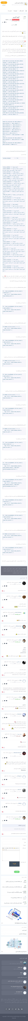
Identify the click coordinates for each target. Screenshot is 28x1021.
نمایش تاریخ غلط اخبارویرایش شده (16, 986)
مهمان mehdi (20, 967)
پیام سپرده (19, 734)
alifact (21, 962)
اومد (24, 573)
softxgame (19, 776)
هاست (5, 568)
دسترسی (20, 570)
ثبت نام (4, 5)
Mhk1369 (19, 789)
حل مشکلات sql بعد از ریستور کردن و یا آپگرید (14, 881)
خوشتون (14, 573)
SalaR (7, 19)
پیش (18, 573)
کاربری (8, 570)
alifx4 (20, 582)
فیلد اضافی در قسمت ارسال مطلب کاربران (15, 981)
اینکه (13, 568)
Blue (20, 680)
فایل (16, 568)
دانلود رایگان (22, 11)
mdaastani (19, 714)
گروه (17, 570)
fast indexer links (19, 992)
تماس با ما (10, 11)
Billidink (19, 803)
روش (14, 570)
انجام (10, 568)
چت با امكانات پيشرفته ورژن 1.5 (16, 897)
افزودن (17, 872)
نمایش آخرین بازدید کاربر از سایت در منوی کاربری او (13, 903)
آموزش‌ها (15, 11)
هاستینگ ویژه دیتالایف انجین (21, 951)
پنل (11, 570)
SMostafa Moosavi (17, 753)
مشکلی (21, 573)
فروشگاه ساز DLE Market (21, 923)
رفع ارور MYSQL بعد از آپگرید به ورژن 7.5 (14, 892)
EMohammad (18, 626)
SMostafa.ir (23, 770)
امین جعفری (19, 662)
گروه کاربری (16, 17)
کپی (7, 568)
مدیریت (5, 570)
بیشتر (24, 570)
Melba (21, 973)
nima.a (20, 596)
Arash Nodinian (18, 612)
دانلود (19, 568)
